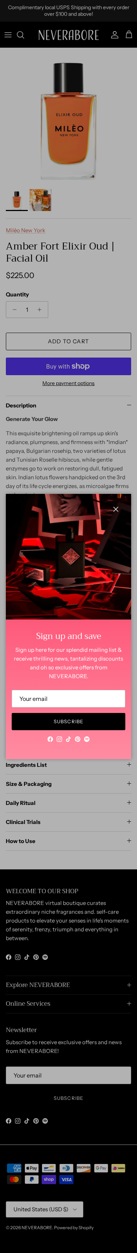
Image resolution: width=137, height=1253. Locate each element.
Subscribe (68, 721)
